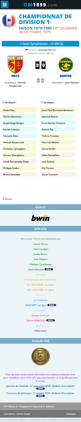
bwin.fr (40, 207)
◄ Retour (7, 199)
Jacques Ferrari (47, 49)
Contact (70, 414)
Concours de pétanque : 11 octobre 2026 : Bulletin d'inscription (40, 393)
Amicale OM (40, 341)
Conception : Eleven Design (17, 413)
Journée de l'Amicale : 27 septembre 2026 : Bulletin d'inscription (40, 386)
